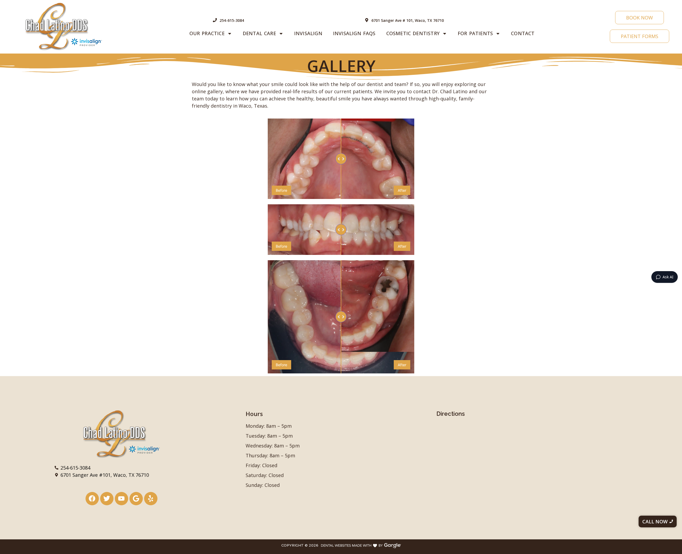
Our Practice (207, 33)
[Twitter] (106, 498)
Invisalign (308, 33)
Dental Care (259, 33)
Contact (522, 33)
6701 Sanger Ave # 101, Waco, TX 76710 (407, 20)
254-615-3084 (232, 20)
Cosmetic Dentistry (413, 33)
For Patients (475, 33)
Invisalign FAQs (354, 33)
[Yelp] (150, 498)
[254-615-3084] (215, 20)
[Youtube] (121, 498)
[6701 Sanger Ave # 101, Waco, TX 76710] (367, 20)
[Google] (136, 498)
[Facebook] (92, 498)
